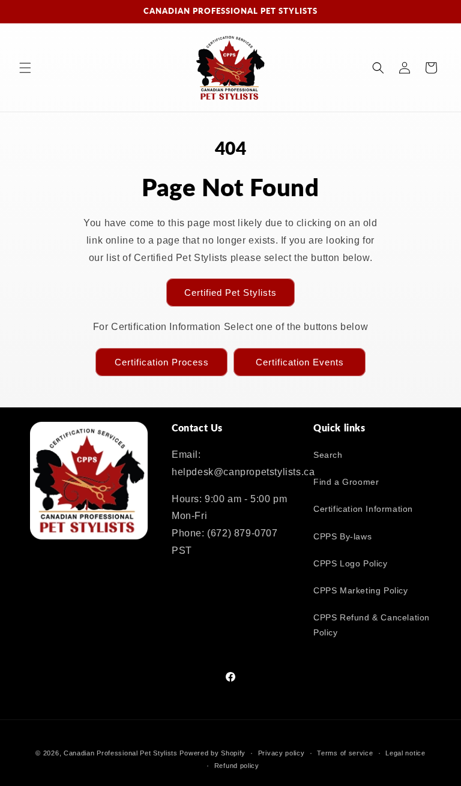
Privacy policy (281, 753)
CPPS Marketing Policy (360, 590)
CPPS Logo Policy (350, 563)
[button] (25, 68)
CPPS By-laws (342, 536)
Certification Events (300, 362)
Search (328, 455)
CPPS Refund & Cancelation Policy (371, 625)
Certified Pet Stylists (230, 292)
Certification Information (363, 509)
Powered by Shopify (212, 753)
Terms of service (345, 753)
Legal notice (405, 753)
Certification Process (162, 362)
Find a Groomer (346, 482)
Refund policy (236, 765)
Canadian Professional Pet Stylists (121, 753)
